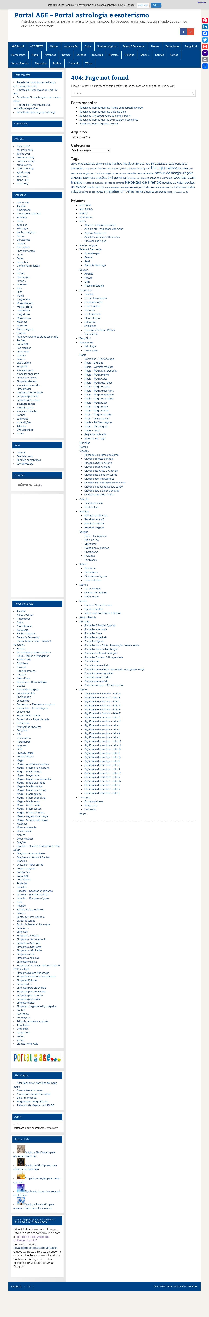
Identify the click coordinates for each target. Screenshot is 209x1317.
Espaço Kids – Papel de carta (33, 719)
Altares (53, 46)
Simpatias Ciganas (27, 377)
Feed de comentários (29, 459)
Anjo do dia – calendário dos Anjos (103, 229)
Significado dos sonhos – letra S (102, 765)
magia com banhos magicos (98, 173)
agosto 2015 (23, 172)
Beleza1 (88, 257)
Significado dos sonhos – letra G (102, 717)
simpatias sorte (25, 407)
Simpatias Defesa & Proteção (100, 653)
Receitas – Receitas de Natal (33, 894)
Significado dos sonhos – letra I (101, 725)
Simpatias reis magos (28, 400)
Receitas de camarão (114, 182)
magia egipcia (24, 306)
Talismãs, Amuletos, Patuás (99, 330)
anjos (74, 163)
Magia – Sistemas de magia (32, 820)
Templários (90, 559)
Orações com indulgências (99, 478)
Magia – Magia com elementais (34, 779)
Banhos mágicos (107, 46)
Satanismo (90, 322)
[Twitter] (205, 40)
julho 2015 (22, 176)
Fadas (20, 258)
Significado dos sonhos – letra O (102, 749)
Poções (21, 340)
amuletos (22, 217)
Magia (35, 54)
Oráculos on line (93, 503)
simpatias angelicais (28, 373)
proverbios (23, 351)
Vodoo (20, 1036)
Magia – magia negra (28, 805)
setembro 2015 (25, 168)
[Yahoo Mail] (205, 53)
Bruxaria (21, 667)
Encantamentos (93, 302)
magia (20, 295)
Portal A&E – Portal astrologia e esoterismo (82, 15)
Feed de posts (25, 456)
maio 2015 (22, 183)
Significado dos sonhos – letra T (102, 769)
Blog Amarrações (26, 1097)
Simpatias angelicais (95, 637)
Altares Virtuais (25, 615)
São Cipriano (24, 362)
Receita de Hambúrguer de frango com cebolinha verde (111, 107)
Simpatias (41, 63)
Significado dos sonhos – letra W (102, 781)
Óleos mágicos (25, 838)
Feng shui (22, 262)
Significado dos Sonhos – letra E (102, 709)
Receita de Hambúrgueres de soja (98, 123)
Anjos (88, 46)
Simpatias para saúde (96, 681)
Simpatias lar (24, 388)
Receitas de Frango (143, 182)
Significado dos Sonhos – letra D (102, 705)
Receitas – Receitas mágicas (33, 898)
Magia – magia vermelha (31, 812)
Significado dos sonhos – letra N (102, 745)
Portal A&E (23, 344)
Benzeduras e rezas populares (169, 163)
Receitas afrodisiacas (96, 515)
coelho (87, 169)
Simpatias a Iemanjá (95, 629)
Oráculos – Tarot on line (30, 864)
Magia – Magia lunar (95, 402)
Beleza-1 (21, 648)
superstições (24, 422)
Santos (174, 54)
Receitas (114, 54)
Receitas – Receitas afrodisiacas (35, 890)
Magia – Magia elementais (99, 394)
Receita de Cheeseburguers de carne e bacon (105, 115)
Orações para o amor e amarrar (101, 490)
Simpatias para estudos (30, 995)
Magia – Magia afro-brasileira (100, 370)
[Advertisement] (37, 545)
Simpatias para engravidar (98, 673)
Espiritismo (90, 543)
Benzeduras (142, 163)
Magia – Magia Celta (95, 378)
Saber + (144, 54)
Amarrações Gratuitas (29, 213)
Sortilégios (90, 326)
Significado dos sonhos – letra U (102, 773)
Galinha (171, 168)
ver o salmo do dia (180, 192)
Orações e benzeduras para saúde (103, 486)
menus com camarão (125, 173)
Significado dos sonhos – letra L (102, 737)
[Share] (205, 66)
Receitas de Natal (172, 182)
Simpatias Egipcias (27, 980)
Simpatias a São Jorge (29, 946)
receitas (21, 355)
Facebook (16, 1287)
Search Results (20, 63)
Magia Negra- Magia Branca (32, 1101)
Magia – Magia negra (96, 406)
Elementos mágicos (95, 298)
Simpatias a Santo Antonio (31, 939)
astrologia (22, 228)
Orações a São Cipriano (97, 466)
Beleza (20, 236)
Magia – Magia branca (96, 374)
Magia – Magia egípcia (29, 793)
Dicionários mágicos (95, 576)
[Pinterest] (205, 20)
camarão (77, 168)
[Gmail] (205, 46)
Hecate (88, 277)
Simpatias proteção (27, 396)
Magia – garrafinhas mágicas (33, 764)
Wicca (89, 63)
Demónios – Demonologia (32, 682)
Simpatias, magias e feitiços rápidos (104, 685)
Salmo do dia (91, 596)
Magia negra (24, 318)
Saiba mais (142, 5)
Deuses (155, 46)
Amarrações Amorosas (29, 1090)
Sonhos (57, 63)
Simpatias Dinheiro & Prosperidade (103, 657)
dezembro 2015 (25, 157)
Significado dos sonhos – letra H (102, 721)
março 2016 (23, 146)
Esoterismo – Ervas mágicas (32, 708)
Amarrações (71, 46)
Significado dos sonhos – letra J (102, 729)
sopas (169, 192)
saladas (76, 191)
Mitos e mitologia (94, 285)
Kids (19, 288)
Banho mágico (103, 163)
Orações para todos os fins (99, 494)
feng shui (145, 168)
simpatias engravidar (28, 385)
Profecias (89, 555)
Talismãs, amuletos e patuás (32, 1021)
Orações (81, 54)
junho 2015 (23, 179)
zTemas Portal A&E (27, 1043)
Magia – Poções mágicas (98, 422)
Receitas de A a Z (94, 519)
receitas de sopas (96, 187)
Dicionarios (23, 247)
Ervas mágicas (92, 306)
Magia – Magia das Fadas (98, 382)
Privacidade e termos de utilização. (35, 1247)
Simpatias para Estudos (97, 677)
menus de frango (168, 173)
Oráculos (97, 54)
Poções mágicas (26, 868)
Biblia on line (91, 539)
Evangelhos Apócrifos (96, 547)
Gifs (19, 269)
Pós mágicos (24, 347)
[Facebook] (205, 33)
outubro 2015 (24, 164)
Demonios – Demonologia (99, 358)
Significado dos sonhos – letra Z (102, 793)
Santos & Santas (26, 920)
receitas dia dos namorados (117, 187)
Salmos (159, 54)
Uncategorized (25, 429)
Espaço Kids (23, 711)
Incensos (89, 310)
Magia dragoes (25, 303)
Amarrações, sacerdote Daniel (34, 1094)
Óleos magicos (25, 329)
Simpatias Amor (93, 633)
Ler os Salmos (92, 588)
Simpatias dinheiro (27, 381)
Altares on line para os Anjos (100, 225)
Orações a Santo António (98, 462)
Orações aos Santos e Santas (100, 474)
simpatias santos (26, 403)
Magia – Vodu (92, 430)
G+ (29, 1287)
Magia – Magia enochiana (98, 398)
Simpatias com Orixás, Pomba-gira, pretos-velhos (111, 645)
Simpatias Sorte (25, 1002)
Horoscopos (18, 54)
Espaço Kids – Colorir (28, 715)
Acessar (21, 452)
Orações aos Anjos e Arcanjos (101, 470)
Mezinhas (50, 54)
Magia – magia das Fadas (31, 782)
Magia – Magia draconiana (99, 390)
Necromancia (24, 831)
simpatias (112, 191)
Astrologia (90, 346)
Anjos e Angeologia (95, 233)
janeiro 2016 (23, 153)
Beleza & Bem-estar (134, 46)
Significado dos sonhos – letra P (102, 753)
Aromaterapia (92, 253)
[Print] (205, 59)
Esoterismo (172, 46)
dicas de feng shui (132, 169)
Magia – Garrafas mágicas (98, 366)
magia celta (23, 299)
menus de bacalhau (145, 173)
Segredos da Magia (95, 434)
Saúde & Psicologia (95, 265)
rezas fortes (188, 187)
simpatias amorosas (155, 191)
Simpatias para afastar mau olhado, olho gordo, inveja (114, 669)
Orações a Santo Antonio (31, 853)
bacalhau (89, 163)
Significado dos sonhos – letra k (102, 733)
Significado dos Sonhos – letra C (102, 701)
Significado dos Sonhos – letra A (102, 693)
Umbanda (73, 63)
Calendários (91, 572)
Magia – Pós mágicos (96, 426)
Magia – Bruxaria (93, 362)
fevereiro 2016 (25, 150)
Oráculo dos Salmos (95, 592)
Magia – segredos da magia (32, 816)
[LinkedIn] (205, 27)
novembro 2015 (25, 161)
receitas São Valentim (164, 187)
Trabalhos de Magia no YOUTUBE (35, 1105)
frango (158, 167)
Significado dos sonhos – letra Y (102, 789)
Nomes (66, 54)
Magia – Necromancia (96, 418)
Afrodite (88, 273)
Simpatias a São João (28, 943)
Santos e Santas (93, 609)
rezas (176, 187)
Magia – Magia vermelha (98, 414)
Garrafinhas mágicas (28, 265)
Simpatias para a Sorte (96, 665)
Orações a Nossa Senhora (98, 458)
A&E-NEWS (36, 46)
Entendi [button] (156, 5)
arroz (80, 163)
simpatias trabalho (27, 411)
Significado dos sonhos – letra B (102, 697)
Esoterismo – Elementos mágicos (36, 704)
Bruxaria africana (93, 801)
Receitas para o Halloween (142, 187)
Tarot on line (91, 507)
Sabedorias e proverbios (30, 909)
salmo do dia (88, 192)
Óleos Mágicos (92, 318)
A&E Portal (17, 46)
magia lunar (23, 314)
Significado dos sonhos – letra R (102, 761)
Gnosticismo (91, 551)
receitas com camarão (159, 177)
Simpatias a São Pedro (29, 950)
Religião (129, 54)
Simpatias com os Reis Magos (101, 649)
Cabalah (89, 294)
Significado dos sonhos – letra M (102, 741)
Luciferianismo (92, 314)
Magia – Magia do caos (97, 386)
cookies (21, 243)
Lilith (87, 281)
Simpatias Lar (91, 661)
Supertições (23, 1017)
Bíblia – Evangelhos (95, 536)
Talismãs (21, 426)
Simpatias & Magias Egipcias (100, 625)
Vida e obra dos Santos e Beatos (102, 613)
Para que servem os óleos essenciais (37, 336)
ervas (20, 254)
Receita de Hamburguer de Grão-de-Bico (102, 111)
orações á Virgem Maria (112, 177)
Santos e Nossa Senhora (98, 605)
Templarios (23, 1025)
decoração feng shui (116, 169)
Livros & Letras (92, 580)
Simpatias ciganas (94, 641)
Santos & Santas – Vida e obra (33, 924)
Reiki (87, 261)
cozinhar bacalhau (98, 168)
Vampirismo (91, 334)
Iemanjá (21, 280)
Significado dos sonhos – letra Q (102, 757)
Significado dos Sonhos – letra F (102, 713)
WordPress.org (25, 463)
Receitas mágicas (94, 527)
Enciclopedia (24, 696)
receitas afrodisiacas (138, 178)
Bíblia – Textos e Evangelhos (33, 655)
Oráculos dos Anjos (95, 240)
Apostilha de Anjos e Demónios (102, 237)
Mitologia (22, 325)
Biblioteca (90, 568)
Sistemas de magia (95, 438)
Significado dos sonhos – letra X (102, 785)
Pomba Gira (90, 805)
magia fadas (23, 310)
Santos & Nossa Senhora (31, 916)
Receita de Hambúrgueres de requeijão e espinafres (108, 119)
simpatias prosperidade (30, 392)
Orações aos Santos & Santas (33, 857)
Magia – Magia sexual (96, 410)
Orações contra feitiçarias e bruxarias (105, 482)
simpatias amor (131, 191)
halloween (183, 168)
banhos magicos (123, 163)
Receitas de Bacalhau (93, 183)
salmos (99, 191)
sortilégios (22, 418)
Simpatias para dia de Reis (31, 987)
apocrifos (22, 224)
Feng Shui (191, 46)
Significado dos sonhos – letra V (102, 777)
